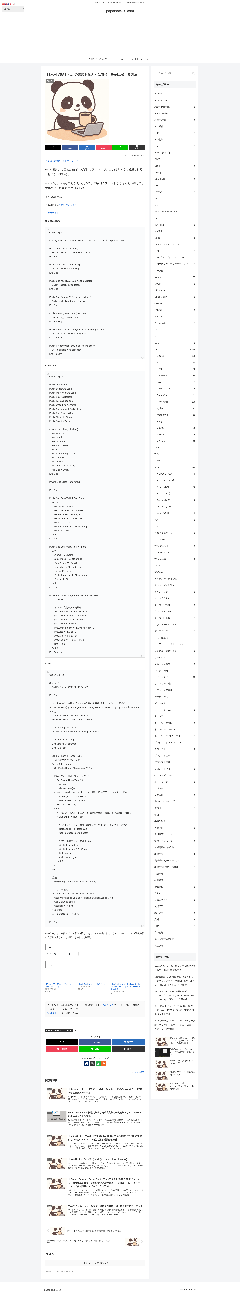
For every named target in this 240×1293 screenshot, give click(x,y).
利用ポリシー (54, 1013)
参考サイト (53, 213)
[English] (6, 4)
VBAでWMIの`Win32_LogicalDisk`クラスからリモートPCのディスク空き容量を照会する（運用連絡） (175, 1024)
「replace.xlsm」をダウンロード (61, 161)
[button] (137, 147)
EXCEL (50, 1030)
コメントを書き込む (95, 1262)
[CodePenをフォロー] (92, 1063)
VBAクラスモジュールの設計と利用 (92, 984)
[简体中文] (3, 4)
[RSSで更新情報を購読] (103, 1063)
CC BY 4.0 (108, 1005)
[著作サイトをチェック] (86, 1063)
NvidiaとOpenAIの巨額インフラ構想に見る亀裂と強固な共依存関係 (174, 968)
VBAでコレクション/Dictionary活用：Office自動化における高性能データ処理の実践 (125, 986)
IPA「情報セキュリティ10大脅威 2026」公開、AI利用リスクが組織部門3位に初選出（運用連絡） (174, 1010)
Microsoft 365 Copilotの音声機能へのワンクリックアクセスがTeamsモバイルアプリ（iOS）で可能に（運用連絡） (174, 981)
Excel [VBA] (61, 1030)
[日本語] (13, 4)
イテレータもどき (68, 204)
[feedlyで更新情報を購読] (98, 1063)
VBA (70, 1030)
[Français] (10, 4)
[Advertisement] (120, 36)
